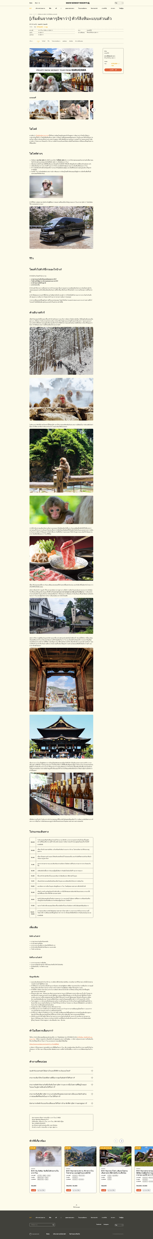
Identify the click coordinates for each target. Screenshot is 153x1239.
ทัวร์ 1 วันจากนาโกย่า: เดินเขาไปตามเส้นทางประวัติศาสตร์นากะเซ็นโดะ (114, 1172)
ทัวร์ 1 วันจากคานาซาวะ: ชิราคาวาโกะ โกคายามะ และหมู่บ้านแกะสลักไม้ (80, 1172)
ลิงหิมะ (44, 1175)
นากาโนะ (40, 1175)
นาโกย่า (109, 1175)
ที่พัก (50, 8)
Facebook (98, 1224)
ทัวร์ (30, 8)
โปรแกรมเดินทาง (82, 8)
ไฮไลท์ (43, 41)
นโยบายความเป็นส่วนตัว (59, 1234)
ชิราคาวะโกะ (81, 1175)
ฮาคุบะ (48, 1175)
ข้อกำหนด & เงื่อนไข (74, 1234)
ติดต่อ (30, 3)
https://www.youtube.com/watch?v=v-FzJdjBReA (44, 1044)
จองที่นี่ (112, 70)
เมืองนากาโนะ (41, 1177)
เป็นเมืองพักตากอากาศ (42, 135)
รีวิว (49, 41)
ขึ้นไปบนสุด (76, 1207)
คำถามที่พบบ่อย (79, 41)
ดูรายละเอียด (41, 1190)
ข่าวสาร (113, 8)
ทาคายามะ (145, 1177)
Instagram (106, 1224)
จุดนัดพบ (65, 41)
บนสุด (38, 41)
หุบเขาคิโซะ (115, 1175)
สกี (56, 8)
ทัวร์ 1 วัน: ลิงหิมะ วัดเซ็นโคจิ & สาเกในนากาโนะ (45, 1172)
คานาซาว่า (75, 1175)
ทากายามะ (81, 1179)
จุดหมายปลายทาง (69, 8)
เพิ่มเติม (71, 41)
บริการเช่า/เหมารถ (40, 8)
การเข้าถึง (104, 8)
